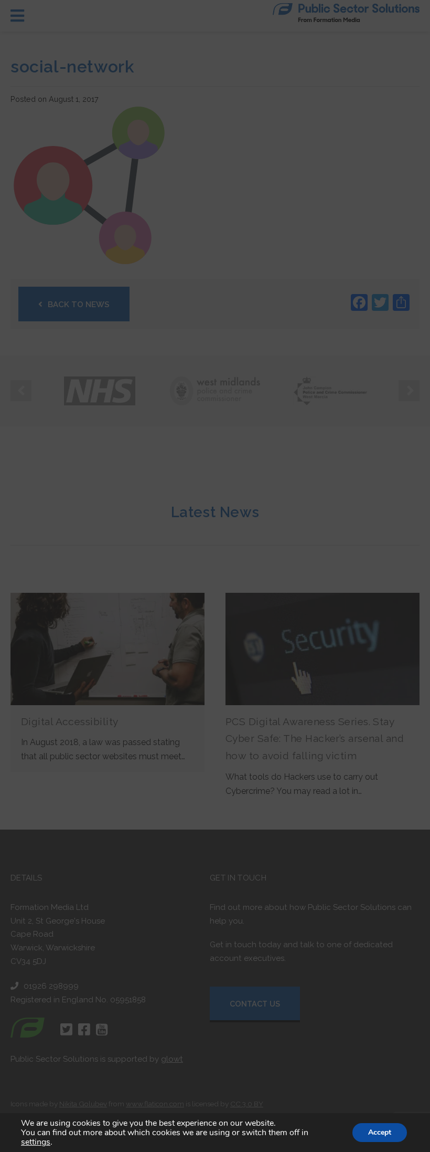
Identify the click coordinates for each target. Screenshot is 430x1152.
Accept (379, 1132)
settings (35, 1142)
